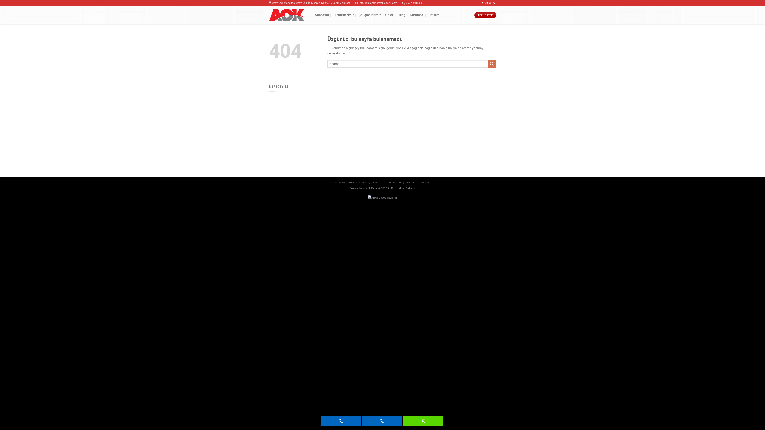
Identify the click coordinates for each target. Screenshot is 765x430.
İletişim (434, 15)
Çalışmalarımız (370, 15)
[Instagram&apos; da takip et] (486, 3)
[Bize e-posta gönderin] (490, 3)
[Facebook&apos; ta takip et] (483, 3)
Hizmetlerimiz (343, 15)
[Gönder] (492, 64)
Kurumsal (417, 15)
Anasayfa (322, 15)
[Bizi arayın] (494, 3)
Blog (402, 15)
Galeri (389, 15)
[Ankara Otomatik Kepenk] (289, 15)
